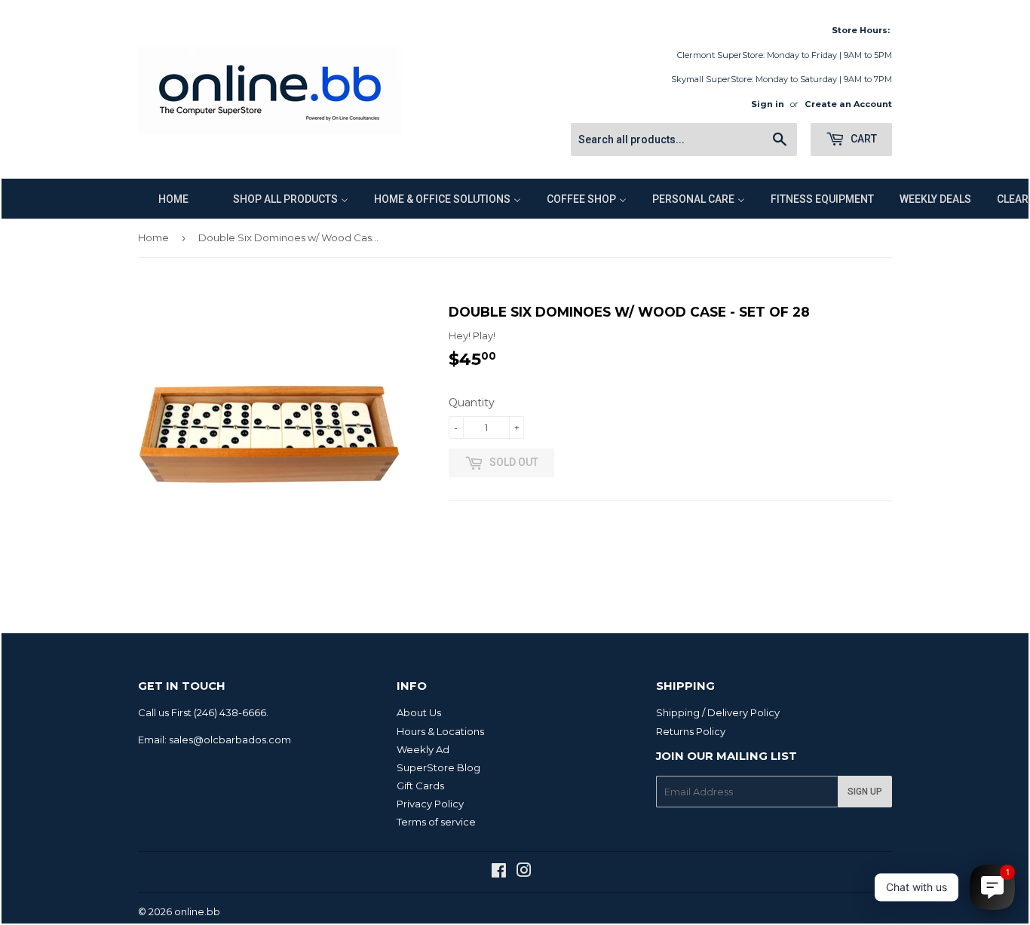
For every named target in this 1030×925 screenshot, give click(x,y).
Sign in (767, 104)
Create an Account (848, 104)
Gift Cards (420, 786)
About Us (419, 712)
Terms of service (436, 822)
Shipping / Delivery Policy (718, 712)
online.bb (197, 911)
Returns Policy (690, 731)
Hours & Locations (440, 731)
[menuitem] (164, 199)
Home (153, 237)
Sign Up (865, 791)
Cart (862, 139)
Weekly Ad (423, 749)
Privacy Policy (430, 804)
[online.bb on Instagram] (524, 872)
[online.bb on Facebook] (499, 872)
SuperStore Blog (438, 767)
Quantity (472, 402)
